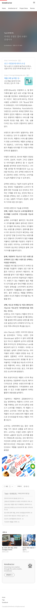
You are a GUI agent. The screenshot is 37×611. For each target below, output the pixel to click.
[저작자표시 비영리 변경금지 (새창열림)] (26, 486)
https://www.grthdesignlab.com (14, 75)
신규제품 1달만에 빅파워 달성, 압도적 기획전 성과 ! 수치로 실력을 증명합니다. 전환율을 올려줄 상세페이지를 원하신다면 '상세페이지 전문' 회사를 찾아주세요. (12, 82)
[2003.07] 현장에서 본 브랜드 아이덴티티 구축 (17, 501)
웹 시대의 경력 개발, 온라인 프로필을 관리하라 (17, 513)
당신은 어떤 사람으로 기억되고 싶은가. (15, 516)
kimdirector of (12, 8)
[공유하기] (10, 486)
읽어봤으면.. (13, 493)
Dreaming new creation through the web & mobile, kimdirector (13, 569)
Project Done (24, 8)
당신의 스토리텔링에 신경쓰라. (12, 519)
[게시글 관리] (12, 486)
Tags (3, 600)
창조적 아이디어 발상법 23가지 (12, 498)
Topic (6, 493)
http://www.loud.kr (10, 60)
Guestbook (5, 602)
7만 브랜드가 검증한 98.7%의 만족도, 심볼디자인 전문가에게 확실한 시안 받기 (18, 67)
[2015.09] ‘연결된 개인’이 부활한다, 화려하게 (17, 504)
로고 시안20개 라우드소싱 (14, 63)
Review (32, 8)
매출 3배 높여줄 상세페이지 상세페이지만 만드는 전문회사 (12, 78)
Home (4, 8)
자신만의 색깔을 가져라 (10, 522)
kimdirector (7, 3)
